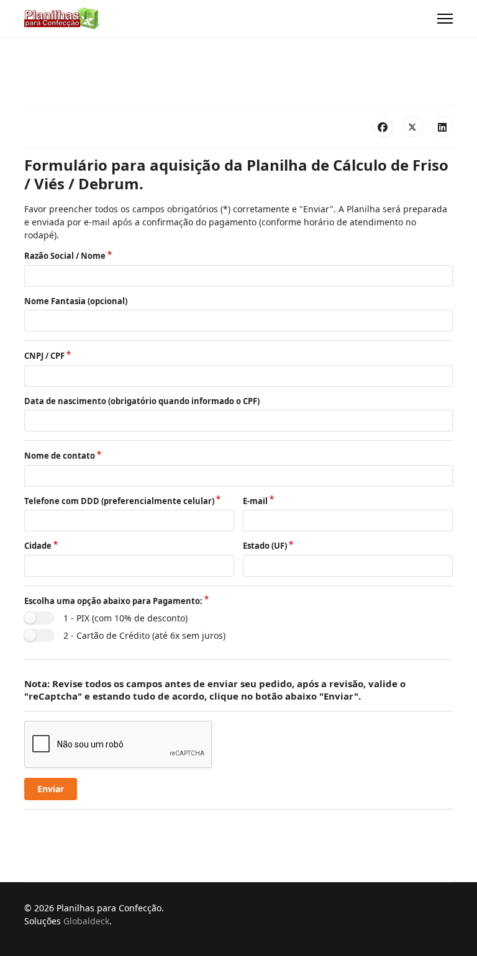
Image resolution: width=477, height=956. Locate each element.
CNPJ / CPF (44, 355)
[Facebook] (382, 126)
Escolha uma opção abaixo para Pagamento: (113, 601)
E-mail (255, 501)
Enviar (50, 789)
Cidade (38, 545)
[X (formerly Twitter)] (412, 126)
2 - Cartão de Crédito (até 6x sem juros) (144, 635)
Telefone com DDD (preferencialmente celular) (119, 501)
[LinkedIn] (442, 126)
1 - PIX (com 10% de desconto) (125, 618)
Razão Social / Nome (65, 255)
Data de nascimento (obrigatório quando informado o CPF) (142, 401)
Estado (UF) (265, 545)
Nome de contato (59, 455)
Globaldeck (86, 921)
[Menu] (445, 18)
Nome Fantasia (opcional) (75, 301)
